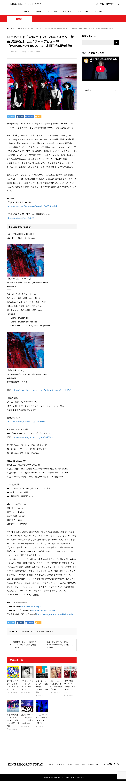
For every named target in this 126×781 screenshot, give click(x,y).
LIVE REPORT (83, 11)
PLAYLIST (98, 11)
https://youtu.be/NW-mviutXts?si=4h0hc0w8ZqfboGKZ (32, 206)
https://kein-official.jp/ (30, 606)
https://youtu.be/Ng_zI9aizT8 (20, 218)
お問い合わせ (93, 764)
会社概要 (60, 764)
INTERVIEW (52, 11)
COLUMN (67, 11)
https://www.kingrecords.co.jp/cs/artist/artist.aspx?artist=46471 (42, 390)
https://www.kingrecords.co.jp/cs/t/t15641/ (33, 437)
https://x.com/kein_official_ (43, 610)
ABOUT (51, 764)
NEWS (38, 11)
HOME (26, 11)
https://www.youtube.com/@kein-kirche (54, 614)
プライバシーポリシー (76, 764)
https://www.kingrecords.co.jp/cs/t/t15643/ (27, 421)
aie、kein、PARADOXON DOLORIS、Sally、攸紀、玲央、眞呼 (32, 631)
